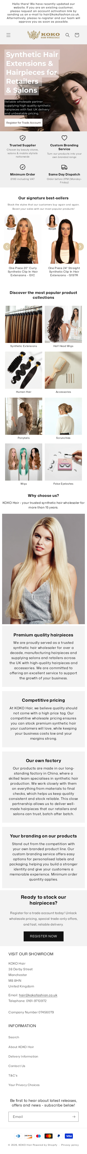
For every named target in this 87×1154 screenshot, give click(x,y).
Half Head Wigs (63, 346)
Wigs (23, 483)
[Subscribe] (73, 1117)
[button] (8, 35)
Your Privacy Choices (24, 1085)
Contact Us (16, 1066)
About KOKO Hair (21, 1047)
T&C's (13, 1075)
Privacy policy (70, 1145)
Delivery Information (23, 1056)
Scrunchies (63, 438)
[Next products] (80, 246)
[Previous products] (7, 246)
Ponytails (24, 438)
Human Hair (23, 392)
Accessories (63, 392)
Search (13, 1037)
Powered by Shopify (45, 1145)
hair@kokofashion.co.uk (38, 995)
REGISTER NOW (43, 936)
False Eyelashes (63, 483)
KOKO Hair (25, 1145)
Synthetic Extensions (23, 346)
